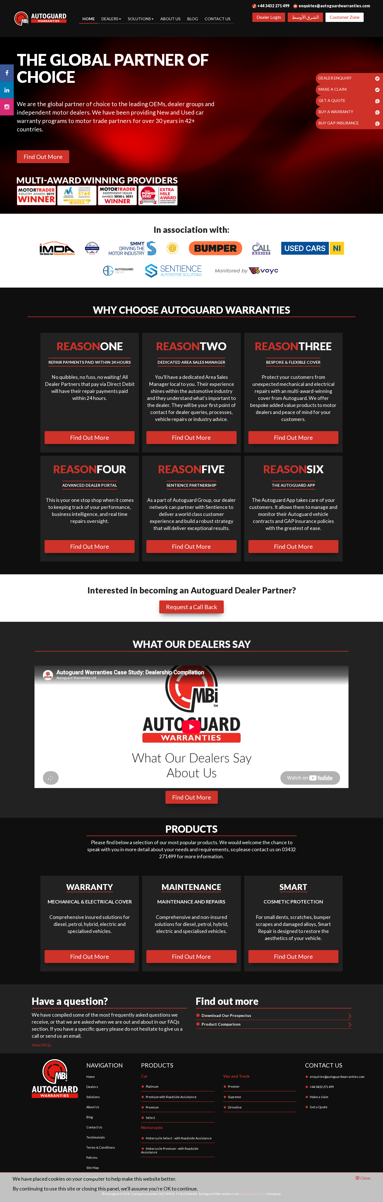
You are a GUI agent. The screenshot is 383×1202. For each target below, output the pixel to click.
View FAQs (41, 1044)
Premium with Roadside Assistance (171, 1097)
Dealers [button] (109, 18)
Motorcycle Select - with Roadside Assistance (179, 1138)
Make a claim (319, 1097)
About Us (92, 1107)
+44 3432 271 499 (273, 5)
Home (88, 18)
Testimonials (95, 1137)
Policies (92, 1157)
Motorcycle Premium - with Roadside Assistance (170, 1150)
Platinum (152, 1086)
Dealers (92, 1087)
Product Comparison (221, 1024)
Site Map (92, 1167)
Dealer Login (269, 17)
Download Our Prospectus (226, 1015)
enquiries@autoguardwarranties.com (334, 5)
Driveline (235, 1107)
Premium (152, 1107)
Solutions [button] (139, 18)
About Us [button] (170, 18)
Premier (234, 1086)
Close (364, 1178)
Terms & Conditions (100, 1147)
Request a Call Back (191, 606)
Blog (192, 18)
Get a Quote (318, 1107)
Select (150, 1117)
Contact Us (217, 18)
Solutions (93, 1097)
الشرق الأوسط (305, 17)
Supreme (234, 1097)
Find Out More (43, 156)
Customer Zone (344, 17)
